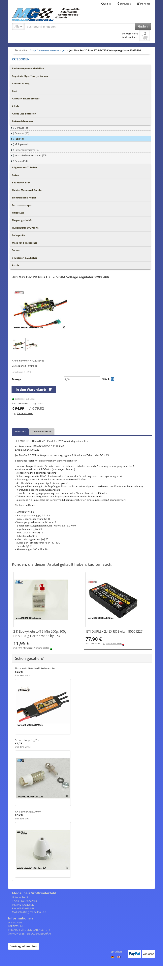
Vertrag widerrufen (24, 946)
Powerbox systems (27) (27, 150)
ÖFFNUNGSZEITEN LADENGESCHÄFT (29, 933)
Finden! (143, 26)
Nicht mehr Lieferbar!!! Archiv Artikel (35, 668)
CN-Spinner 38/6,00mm (28, 811)
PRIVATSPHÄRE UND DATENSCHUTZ (29, 930)
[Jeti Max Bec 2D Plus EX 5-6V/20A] (82, 310)
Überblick (20, 431)
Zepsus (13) (21, 161)
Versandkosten (25, 413)
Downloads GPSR (41, 431)
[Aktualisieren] (112, 379)
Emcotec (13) (22, 133)
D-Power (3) (21, 127)
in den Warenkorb (32, 389)
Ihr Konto (145, 3)
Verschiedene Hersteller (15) (31, 155)
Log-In (107, 3)
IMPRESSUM (15, 926)
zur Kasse (125, 3)
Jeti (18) (19, 138)
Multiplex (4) (21, 144)
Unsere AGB (15, 922)
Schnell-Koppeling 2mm (28, 740)
